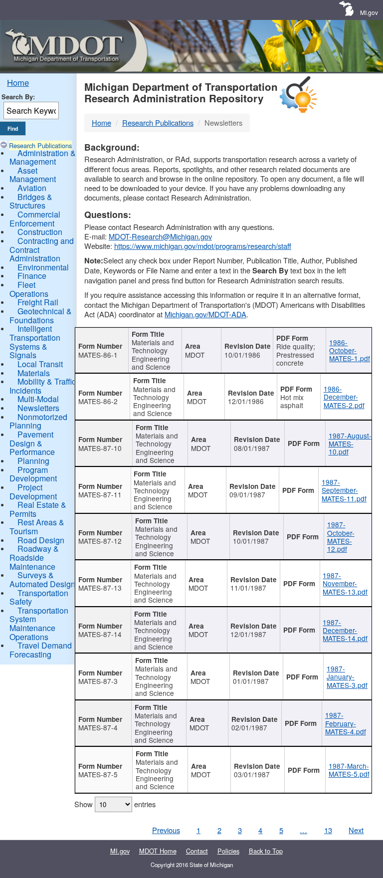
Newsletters (38, 408)
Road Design (40, 540)
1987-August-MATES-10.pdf (350, 444)
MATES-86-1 (98, 355)
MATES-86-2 (98, 401)
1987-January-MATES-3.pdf (347, 676)
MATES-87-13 (100, 588)
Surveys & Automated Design (42, 579)
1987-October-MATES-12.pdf (341, 536)
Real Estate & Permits (37, 509)
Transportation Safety (38, 597)
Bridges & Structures (30, 201)
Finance (31, 275)
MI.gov (369, 12)
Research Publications (40, 145)
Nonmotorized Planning (38, 421)
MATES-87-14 (100, 634)
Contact (197, 851)
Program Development (33, 474)
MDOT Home (158, 851)
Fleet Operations (28, 289)
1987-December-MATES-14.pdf (345, 630)
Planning (33, 460)
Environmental (43, 267)
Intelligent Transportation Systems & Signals (34, 342)
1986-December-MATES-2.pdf (344, 397)
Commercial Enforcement (34, 219)
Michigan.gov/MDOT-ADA (205, 314)
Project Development (33, 491)
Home (18, 82)
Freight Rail (37, 302)
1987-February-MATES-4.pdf (345, 723)
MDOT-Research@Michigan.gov (160, 236)
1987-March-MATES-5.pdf (349, 770)
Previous (166, 830)
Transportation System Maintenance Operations (38, 624)
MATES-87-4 (98, 727)
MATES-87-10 (100, 448)
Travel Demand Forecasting (40, 650)
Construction (39, 231)
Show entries (115, 804)
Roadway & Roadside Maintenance (34, 557)
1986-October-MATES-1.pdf (349, 350)
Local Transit (40, 364)
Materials (33, 373)
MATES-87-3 (98, 681)
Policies (228, 851)
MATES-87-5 (98, 774)
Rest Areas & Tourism (36, 526)
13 (328, 830)
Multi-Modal (38, 399)
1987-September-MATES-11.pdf (344, 490)
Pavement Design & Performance (32, 443)
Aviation (31, 188)
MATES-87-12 (100, 541)
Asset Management (32, 175)
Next (356, 830)
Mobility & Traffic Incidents (42, 386)
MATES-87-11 (100, 494)
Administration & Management (42, 157)
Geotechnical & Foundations (40, 315)
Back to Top (266, 851)
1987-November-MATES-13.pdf (345, 583)
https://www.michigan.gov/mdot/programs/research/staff (202, 245)
